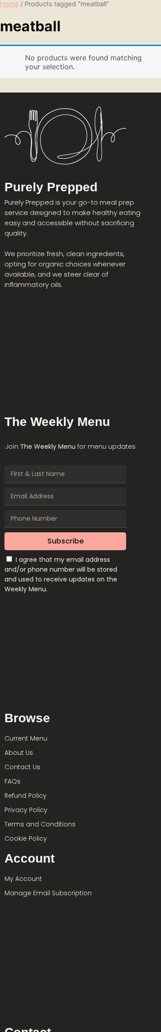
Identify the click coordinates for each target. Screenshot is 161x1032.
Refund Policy (25, 795)
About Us (18, 752)
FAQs (12, 781)
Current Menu (25, 738)
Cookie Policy (25, 838)
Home (9, 4)
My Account (23, 878)
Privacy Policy (25, 809)
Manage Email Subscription (48, 893)
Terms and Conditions (40, 824)
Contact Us (22, 766)
